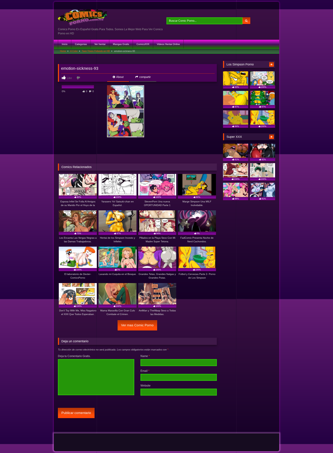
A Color (74, 51)
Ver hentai (99, 44)
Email (144, 370)
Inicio (64, 44)
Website (145, 385)
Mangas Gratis (121, 44)
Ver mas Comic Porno (137, 325)
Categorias (81, 44)
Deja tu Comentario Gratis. (74, 356)
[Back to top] (322, 442)
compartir (145, 77)
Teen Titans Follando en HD (96, 51)
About (119, 77)
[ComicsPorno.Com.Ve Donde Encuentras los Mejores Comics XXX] (83, 16)
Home (63, 51)
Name (145, 356)
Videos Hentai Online (168, 44)
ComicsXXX (142, 44)
